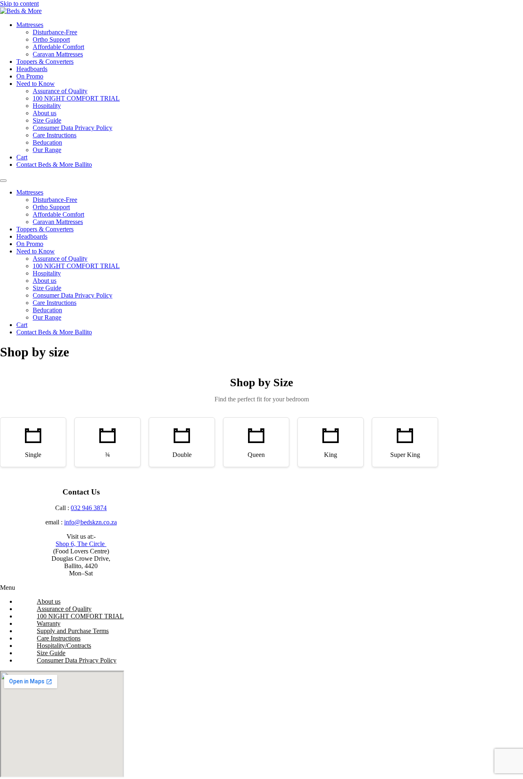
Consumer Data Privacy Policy (72, 127)
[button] (261, 587)
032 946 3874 (89, 507)
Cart (21, 157)
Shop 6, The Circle (81, 543)
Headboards (31, 68)
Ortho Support (51, 39)
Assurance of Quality (60, 90)
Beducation (47, 142)
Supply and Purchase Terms (73, 630)
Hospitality (47, 105)
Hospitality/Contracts (64, 645)
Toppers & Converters (45, 61)
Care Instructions (54, 135)
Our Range (47, 149)
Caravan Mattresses (58, 54)
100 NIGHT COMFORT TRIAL (76, 98)
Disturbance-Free (55, 32)
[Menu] (3, 180)
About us (44, 113)
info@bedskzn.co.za (90, 522)
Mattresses (29, 24)
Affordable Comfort (58, 46)
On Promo (29, 76)
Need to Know (35, 83)
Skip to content (19, 3)
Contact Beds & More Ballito (54, 164)
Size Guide (47, 120)
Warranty (48, 623)
